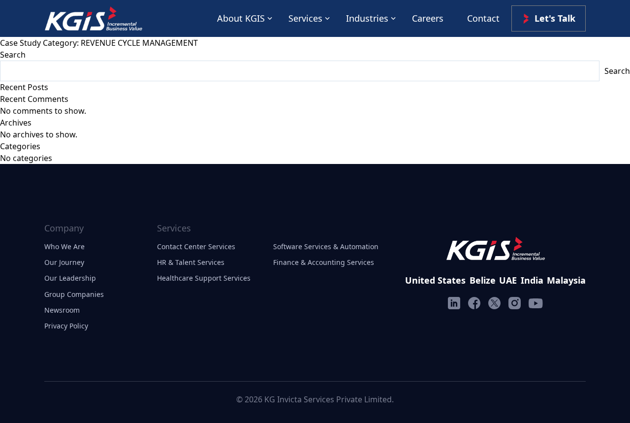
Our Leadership (70, 278)
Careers (427, 18)
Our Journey (64, 262)
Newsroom (62, 310)
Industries (367, 18)
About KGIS (241, 18)
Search (13, 54)
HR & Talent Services (190, 262)
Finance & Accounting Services (323, 262)
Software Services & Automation (325, 246)
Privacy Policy (66, 325)
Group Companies (74, 294)
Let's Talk (555, 18)
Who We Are (64, 246)
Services (305, 18)
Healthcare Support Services (204, 278)
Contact (483, 18)
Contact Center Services (196, 246)
